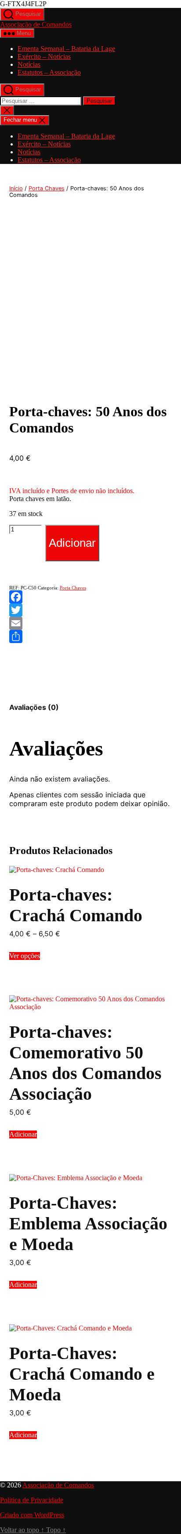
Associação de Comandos (36, 24)
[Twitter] (90, 610)
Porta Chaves (47, 188)
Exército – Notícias (44, 56)
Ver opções (24, 956)
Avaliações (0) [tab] (34, 707)
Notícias (29, 64)
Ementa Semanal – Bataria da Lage (66, 48)
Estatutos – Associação (49, 72)
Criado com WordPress (32, 1515)
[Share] (90, 636)
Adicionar (72, 543)
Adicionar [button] (23, 1134)
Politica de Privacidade (31, 1500)
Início (16, 188)
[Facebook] (90, 596)
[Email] (90, 623)
